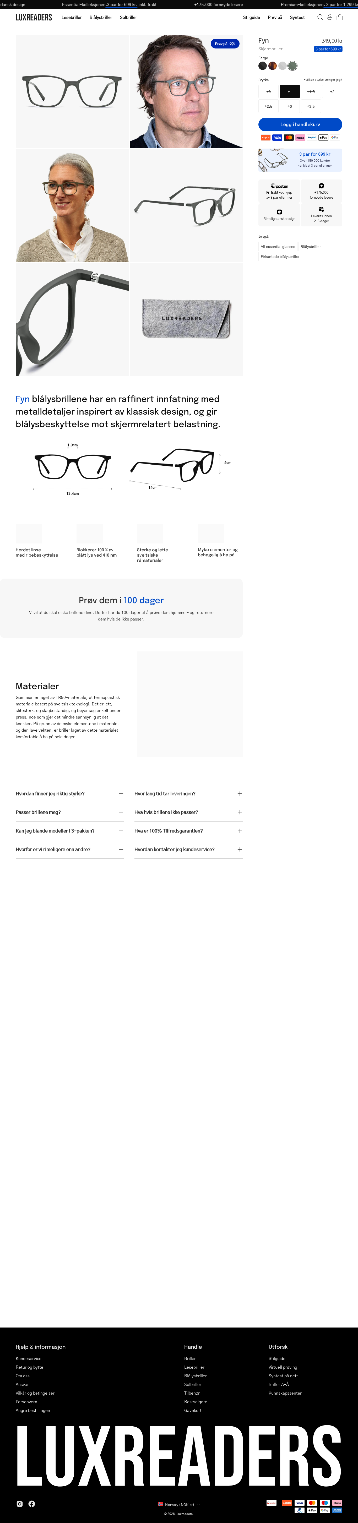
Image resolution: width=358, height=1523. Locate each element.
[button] (320, 17)
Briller (190, 1358)
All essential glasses (278, 246)
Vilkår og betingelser (35, 1393)
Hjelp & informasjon (41, 1346)
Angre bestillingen (33, 1410)
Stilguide (277, 1358)
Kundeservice (28, 1358)
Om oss (23, 1376)
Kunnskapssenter (285, 1393)
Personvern (26, 1402)
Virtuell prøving (283, 1367)
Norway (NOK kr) (179, 1504)
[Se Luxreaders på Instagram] (20, 1504)
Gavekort (193, 1410)
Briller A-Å (279, 1384)
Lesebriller (194, 1367)
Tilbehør (192, 1393)
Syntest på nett (283, 1376)
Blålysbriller (311, 246)
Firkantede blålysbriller (280, 256)
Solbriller (192, 1384)
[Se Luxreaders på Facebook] (32, 1504)
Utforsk (278, 1346)
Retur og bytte (29, 1367)
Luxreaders (185, 1513)
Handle (193, 1346)
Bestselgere (195, 1402)
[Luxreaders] (34, 17)
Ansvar (22, 1384)
